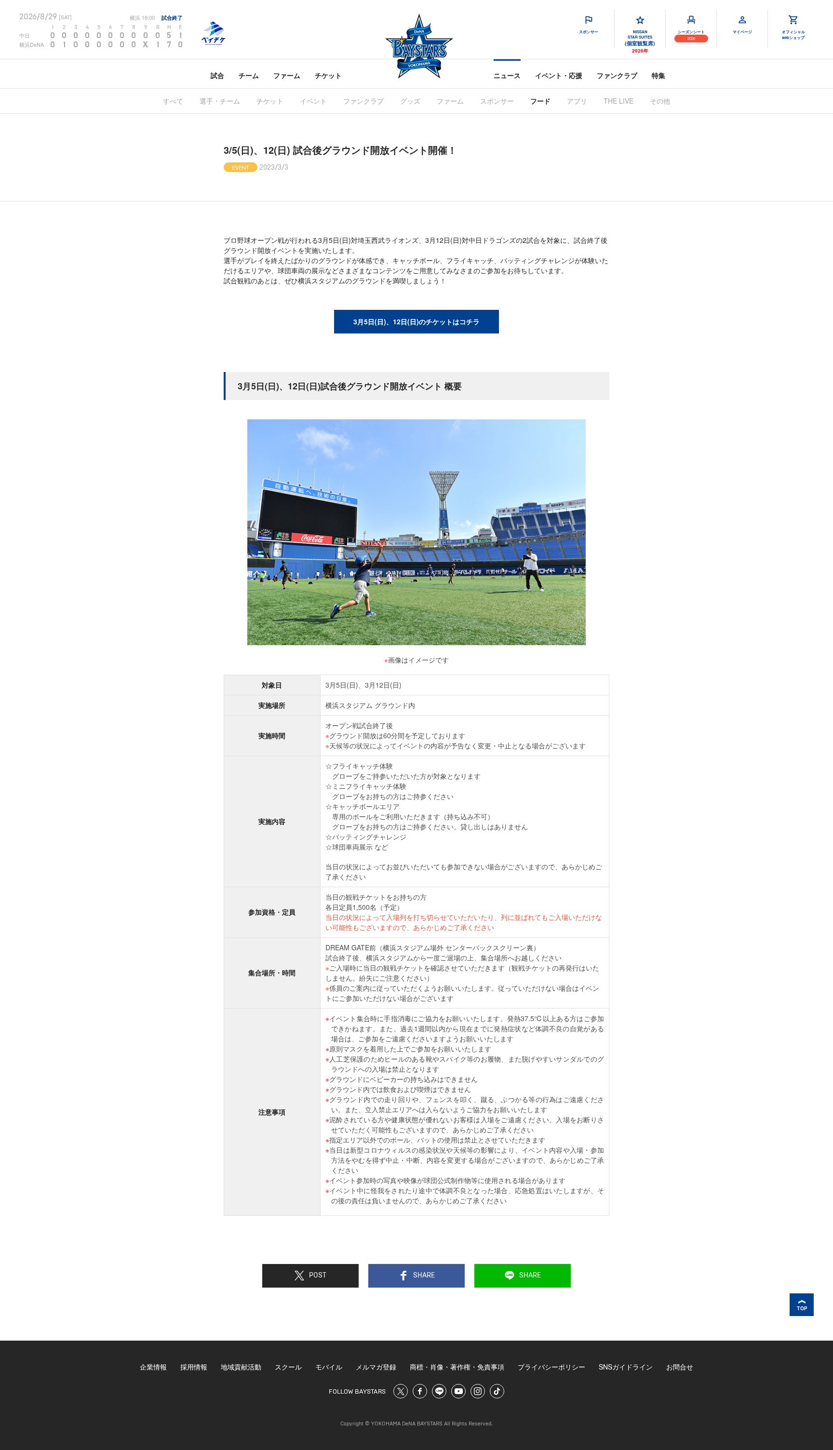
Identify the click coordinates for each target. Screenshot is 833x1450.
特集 (658, 75)
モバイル (328, 1366)
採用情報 (193, 1366)
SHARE (424, 1275)
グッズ (410, 101)
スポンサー (497, 101)
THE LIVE (618, 101)
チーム (249, 75)
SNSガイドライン (626, 1366)
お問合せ (679, 1366)
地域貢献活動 (241, 1366)
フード (540, 101)
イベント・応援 (558, 75)
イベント (313, 101)
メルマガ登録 (376, 1366)
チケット (328, 75)
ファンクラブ (617, 75)
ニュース (507, 75)
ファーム (286, 75)
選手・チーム (220, 101)
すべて (173, 101)
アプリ (577, 101)
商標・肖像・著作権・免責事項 (457, 1366)
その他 (660, 101)
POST (317, 1275)
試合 (217, 75)
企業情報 (153, 1366)
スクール (288, 1366)
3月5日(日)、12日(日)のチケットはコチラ (416, 321)
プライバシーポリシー (551, 1366)
